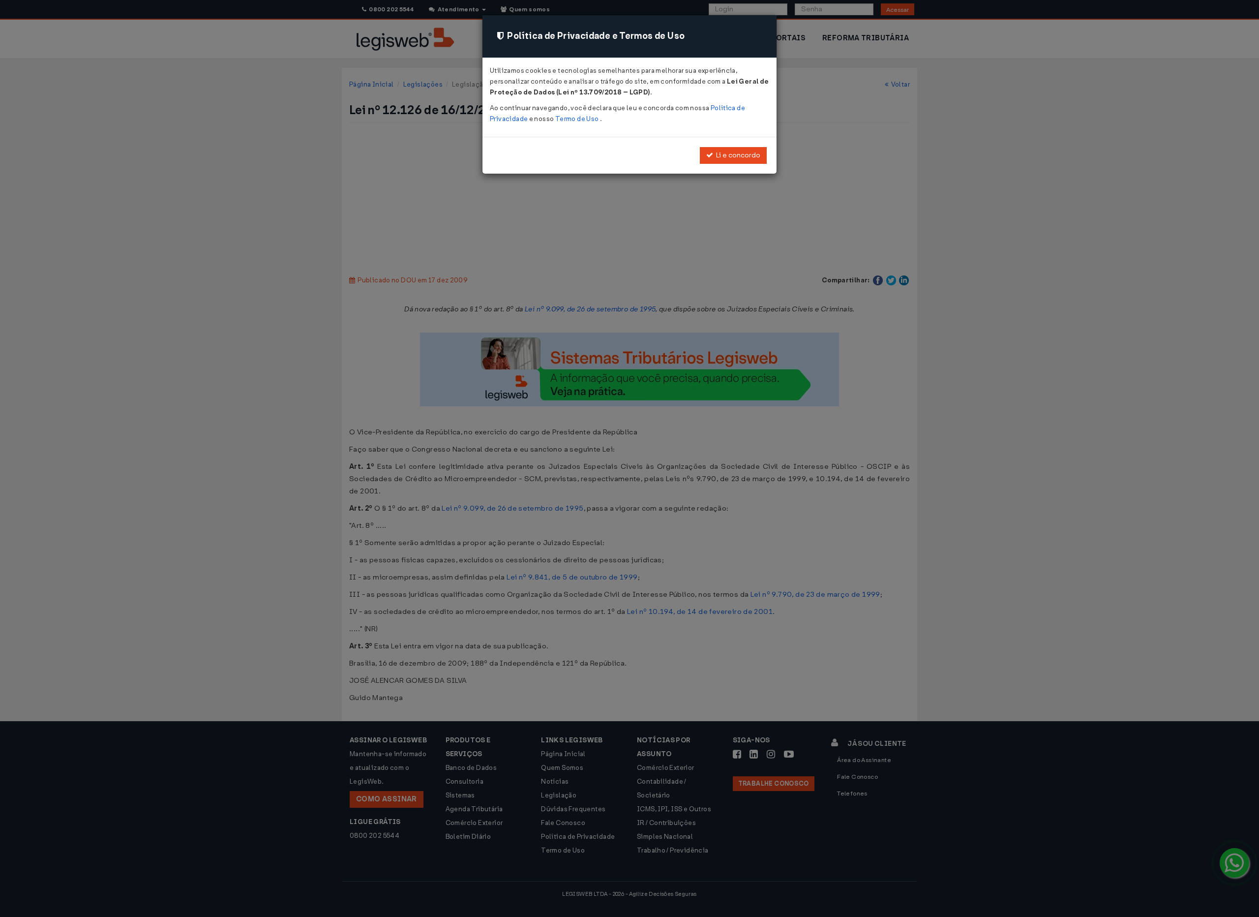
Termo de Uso (577, 119)
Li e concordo (736, 155)
